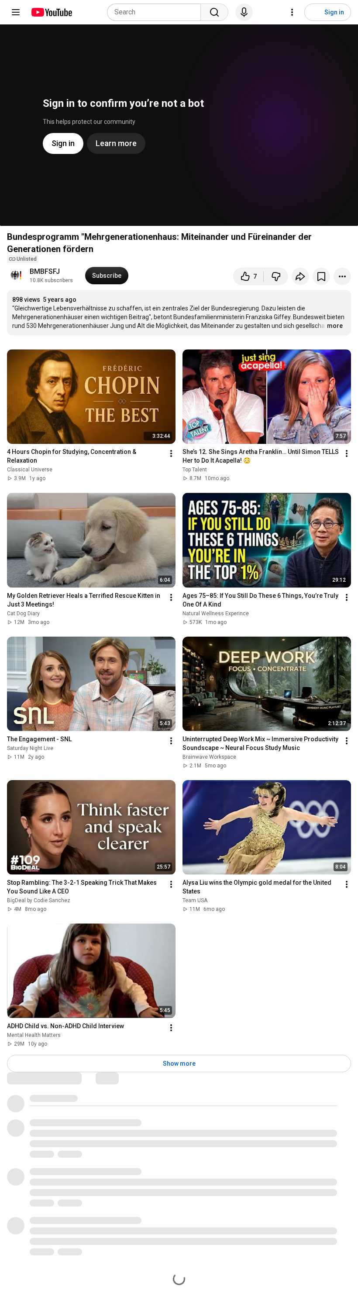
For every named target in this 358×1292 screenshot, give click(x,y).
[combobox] (156, 12)
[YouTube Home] (51, 12)
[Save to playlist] (321, 276)
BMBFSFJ (45, 271)
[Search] (214, 12)
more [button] (335, 325)
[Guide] (15, 12)
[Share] (300, 276)
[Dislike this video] (276, 276)
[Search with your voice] (244, 12)
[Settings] (292, 12)
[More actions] (342, 276)
